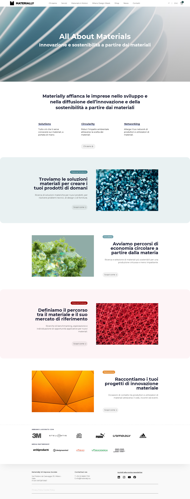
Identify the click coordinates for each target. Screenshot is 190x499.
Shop (117, 3)
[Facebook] (134, 477)
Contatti (136, 3)
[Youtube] (129, 477)
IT (169, 3)
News (126, 3)
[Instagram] (124, 477)
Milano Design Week (101, 3)
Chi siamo (53, 3)
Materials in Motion (79, 3)
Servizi (64, 3)
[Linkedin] (119, 477)
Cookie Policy (49, 490)
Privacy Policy (37, 490)
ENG (176, 3)
